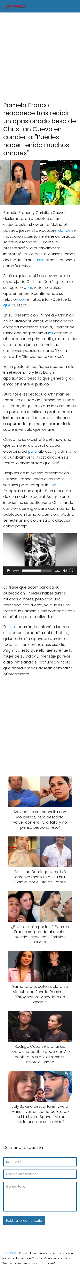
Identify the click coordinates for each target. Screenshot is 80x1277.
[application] (40, 553)
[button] (40, 554)
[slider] (36, 571)
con (22, 299)
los (50, 333)
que (6, 305)
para (32, 451)
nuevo (39, 259)
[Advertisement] (40, 57)
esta (12, 626)
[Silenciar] (65, 570)
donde (64, 230)
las (30, 287)
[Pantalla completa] (71, 570)
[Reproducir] (9, 570)
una (52, 484)
